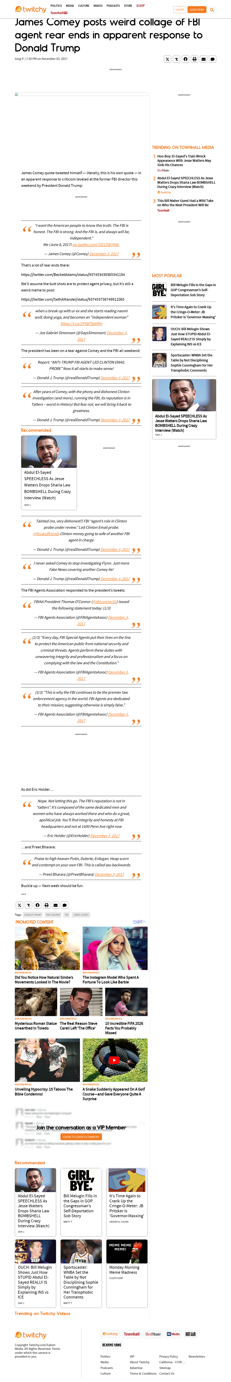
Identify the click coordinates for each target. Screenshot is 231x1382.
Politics (56, 6)
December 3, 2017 (104, 254)
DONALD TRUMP (33, 914)
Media (70, 6)
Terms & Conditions (143, 1373)
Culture (83, 6)
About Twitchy (139, 1362)
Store (128, 6)
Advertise (136, 1368)
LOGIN (180, 9)
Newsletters (197, 1357)
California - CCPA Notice (173, 1362)
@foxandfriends (46, 534)
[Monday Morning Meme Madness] (126, 1251)
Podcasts (113, 6)
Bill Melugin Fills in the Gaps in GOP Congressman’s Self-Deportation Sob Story (80, 1206)
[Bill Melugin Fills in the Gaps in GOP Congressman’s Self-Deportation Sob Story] (81, 1180)
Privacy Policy (168, 1357)
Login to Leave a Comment (81, 1137)
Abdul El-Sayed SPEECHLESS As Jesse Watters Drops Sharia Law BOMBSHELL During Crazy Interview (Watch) (47, 485)
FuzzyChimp (116, 1278)
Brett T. (68, 1222)
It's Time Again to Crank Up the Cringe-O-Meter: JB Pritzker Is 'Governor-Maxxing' (126, 1206)
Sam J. (27, 505)
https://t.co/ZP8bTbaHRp (81, 324)
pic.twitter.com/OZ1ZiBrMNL (95, 245)
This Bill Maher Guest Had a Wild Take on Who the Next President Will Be (185, 203)
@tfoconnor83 (104, 602)
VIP (132, 1357)
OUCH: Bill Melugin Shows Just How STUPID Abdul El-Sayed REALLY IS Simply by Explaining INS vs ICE (35, 1282)
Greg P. (19, 59)
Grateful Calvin (118, 1222)
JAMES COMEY (81, 914)
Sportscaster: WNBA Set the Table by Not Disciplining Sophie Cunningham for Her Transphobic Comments (81, 1282)
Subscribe (197, 9)
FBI (66, 914)
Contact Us (166, 1373)
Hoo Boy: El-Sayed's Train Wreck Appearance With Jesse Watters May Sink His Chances (184, 161)
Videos (97, 6)
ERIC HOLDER (53, 914)
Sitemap (165, 1368)
